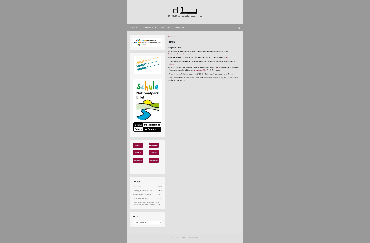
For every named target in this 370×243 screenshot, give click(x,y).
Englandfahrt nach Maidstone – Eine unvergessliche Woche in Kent (146, 203)
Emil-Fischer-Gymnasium (185, 16)
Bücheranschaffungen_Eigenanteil (179, 54)
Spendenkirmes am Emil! (142, 194)
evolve (173, 237)
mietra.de (171, 64)
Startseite (170, 36)
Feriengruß (137, 187)
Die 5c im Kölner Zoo (140, 198)
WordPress (195, 237)
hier (227, 58)
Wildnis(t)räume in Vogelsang (143, 191)
